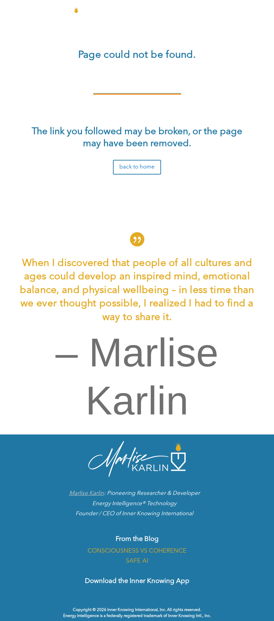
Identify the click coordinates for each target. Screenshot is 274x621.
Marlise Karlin (86, 493)
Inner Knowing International (157, 514)
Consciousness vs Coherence (137, 551)
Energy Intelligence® (118, 504)
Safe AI (137, 561)
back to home (137, 167)
